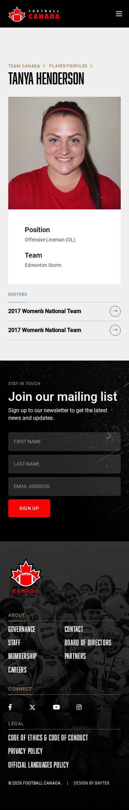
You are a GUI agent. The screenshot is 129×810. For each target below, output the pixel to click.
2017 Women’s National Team (44, 311)
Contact (74, 629)
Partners (75, 656)
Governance (21, 629)
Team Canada (24, 66)
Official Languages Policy (38, 764)
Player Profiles (68, 66)
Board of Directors (88, 642)
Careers (17, 669)
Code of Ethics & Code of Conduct (48, 737)
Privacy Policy (25, 751)
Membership (22, 656)
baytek (102, 783)
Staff (14, 642)
